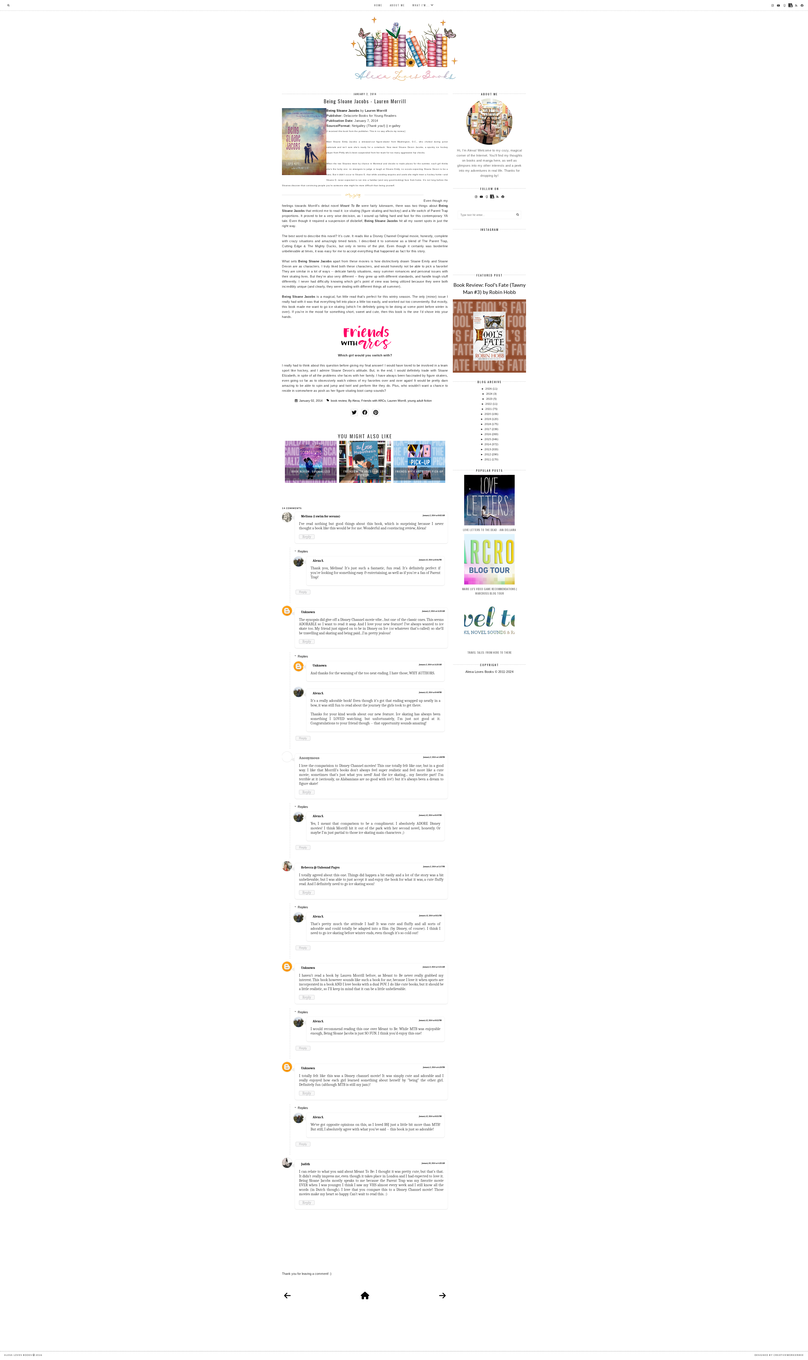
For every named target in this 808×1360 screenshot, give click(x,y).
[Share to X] (354, 412)
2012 (488, 454)
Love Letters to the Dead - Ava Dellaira (489, 529)
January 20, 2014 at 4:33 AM (433, 1163)
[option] (311, 462)
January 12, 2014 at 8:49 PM (430, 815)
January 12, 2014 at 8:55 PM (430, 1116)
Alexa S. (318, 561)
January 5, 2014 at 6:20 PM (434, 1067)
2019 (488, 419)
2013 (488, 449)
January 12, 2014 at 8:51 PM (430, 916)
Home (378, 5)
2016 (488, 434)
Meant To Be (350, 205)
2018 (488, 424)
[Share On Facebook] (365, 412)
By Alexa (354, 400)
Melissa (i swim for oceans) (320, 516)
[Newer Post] (287, 1296)
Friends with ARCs (373, 400)
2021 (489, 409)
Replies (303, 551)
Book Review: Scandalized (310, 471)
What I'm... (421, 5)
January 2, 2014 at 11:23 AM (433, 611)
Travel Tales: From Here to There (489, 652)
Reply (306, 537)
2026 (489, 388)
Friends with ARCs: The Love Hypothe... (365, 473)
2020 (488, 414)
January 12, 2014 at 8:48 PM (430, 692)
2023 (489, 398)
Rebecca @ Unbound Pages (320, 867)
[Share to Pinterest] (375, 412)
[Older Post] (442, 1296)
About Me (397, 5)
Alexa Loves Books (18, 1355)
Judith (305, 1164)
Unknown (308, 612)
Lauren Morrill (396, 400)
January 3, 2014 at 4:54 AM (434, 967)
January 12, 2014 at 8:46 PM (430, 560)
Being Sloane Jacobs (342, 110)
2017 (488, 429)
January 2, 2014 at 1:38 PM (434, 757)
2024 (489, 393)
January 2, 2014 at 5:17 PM (434, 867)
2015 (488, 439)
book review (339, 400)
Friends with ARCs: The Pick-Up (419, 471)
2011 (488, 459)
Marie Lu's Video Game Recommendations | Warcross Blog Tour (489, 591)
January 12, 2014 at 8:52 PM (430, 1020)
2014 (488, 444)
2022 (489, 403)
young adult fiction (420, 400)
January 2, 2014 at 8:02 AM (434, 515)
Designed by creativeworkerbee (779, 1355)
